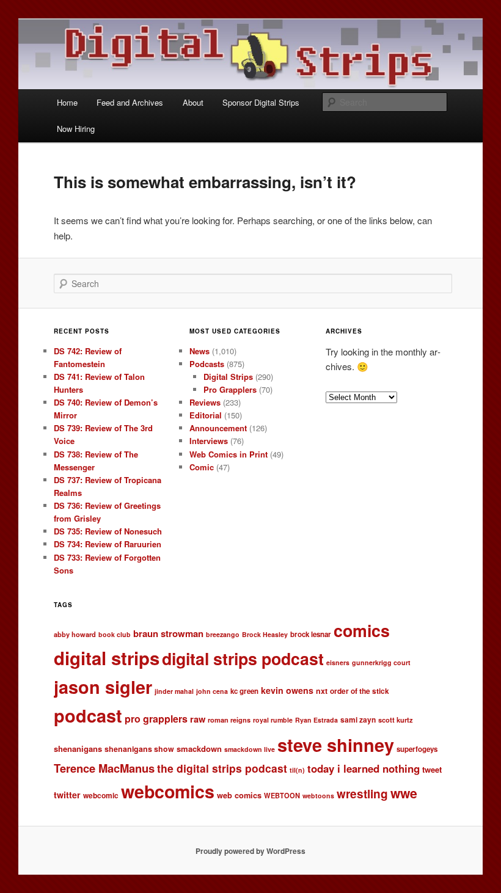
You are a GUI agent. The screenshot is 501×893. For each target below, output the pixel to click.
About (193, 102)
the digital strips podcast (222, 768)
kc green (244, 691)
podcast (88, 715)
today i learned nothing (363, 768)
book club (114, 634)
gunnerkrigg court (381, 662)
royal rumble (273, 719)
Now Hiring (76, 128)
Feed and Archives (130, 102)
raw (197, 719)
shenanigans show (139, 748)
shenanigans (78, 748)
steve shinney (335, 744)
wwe (403, 793)
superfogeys (417, 749)
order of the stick (359, 691)
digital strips (106, 658)
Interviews (208, 441)
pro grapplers (156, 719)
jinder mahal (174, 691)
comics (362, 630)
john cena (212, 691)
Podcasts (206, 364)
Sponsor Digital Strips (260, 102)
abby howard (75, 634)
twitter (67, 795)
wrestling (362, 793)
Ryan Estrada (316, 719)
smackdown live (249, 749)
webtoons (318, 795)
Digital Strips (228, 376)
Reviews (205, 402)
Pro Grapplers (230, 389)
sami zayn (358, 720)
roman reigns (229, 719)
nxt (321, 690)
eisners (337, 662)
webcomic (101, 795)
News (199, 351)
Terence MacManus (104, 768)
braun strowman (168, 633)
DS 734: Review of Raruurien (107, 544)
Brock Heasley (265, 634)
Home (67, 102)
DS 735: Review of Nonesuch (108, 531)
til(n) (297, 770)
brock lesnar (310, 634)
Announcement (218, 428)
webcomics (167, 791)
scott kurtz (395, 719)
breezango (223, 634)
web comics (239, 795)
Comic (201, 467)
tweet (432, 769)
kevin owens (287, 690)
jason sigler (103, 686)
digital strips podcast (243, 658)
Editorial (205, 415)
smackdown (199, 748)
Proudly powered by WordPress (250, 850)
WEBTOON (282, 795)
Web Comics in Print (228, 454)
